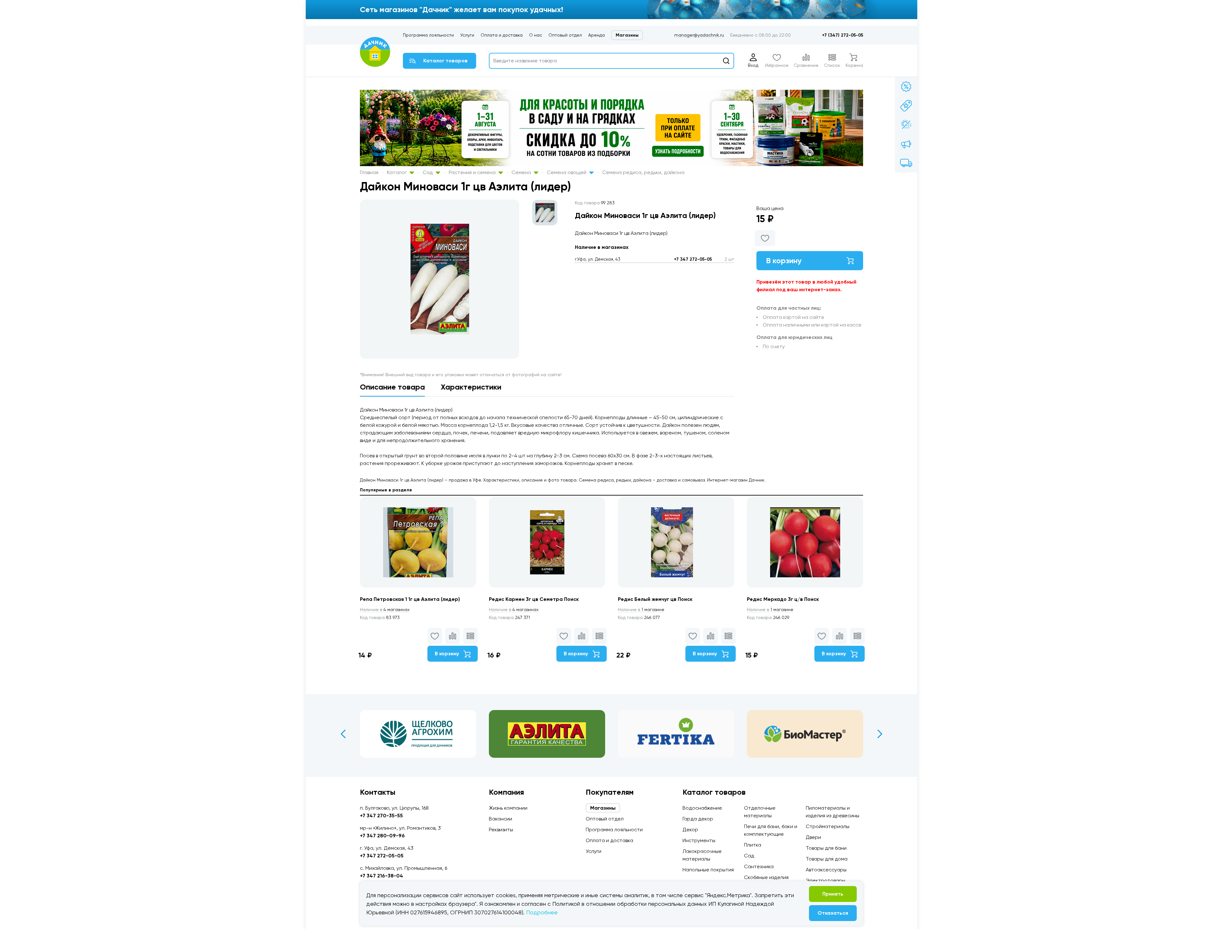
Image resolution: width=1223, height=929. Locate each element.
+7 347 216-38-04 (381, 876)
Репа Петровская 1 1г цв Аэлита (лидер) (410, 599)
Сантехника (759, 866)
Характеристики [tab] (471, 386)
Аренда (596, 35)
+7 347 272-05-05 (693, 259)
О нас (535, 35)
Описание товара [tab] (392, 386)
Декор (690, 830)
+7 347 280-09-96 (382, 836)
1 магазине (641, 609)
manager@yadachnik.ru (699, 35)
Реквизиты (501, 830)
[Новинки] (906, 105)
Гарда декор (698, 819)
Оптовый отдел (565, 35)
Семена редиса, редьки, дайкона (643, 172)
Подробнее (542, 912)
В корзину (784, 260)
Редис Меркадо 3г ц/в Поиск (783, 599)
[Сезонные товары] (906, 124)
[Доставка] (906, 162)
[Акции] (906, 86)
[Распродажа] (906, 143)
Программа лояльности (428, 35)
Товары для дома (827, 859)
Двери (813, 837)
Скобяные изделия (766, 877)
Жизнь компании (508, 808)
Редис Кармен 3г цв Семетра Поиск (534, 599)
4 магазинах (385, 609)
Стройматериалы (827, 826)
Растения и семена (473, 172)
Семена (521, 172)
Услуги (467, 35)
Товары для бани (826, 848)
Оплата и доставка (502, 35)
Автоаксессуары (826, 870)
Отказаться (833, 913)
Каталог (397, 172)
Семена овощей (567, 172)
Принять (832, 894)
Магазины (627, 35)
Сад (428, 172)
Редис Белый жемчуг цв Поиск (655, 599)
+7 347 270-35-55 (381, 816)
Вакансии (500, 819)
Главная (369, 172)
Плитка (752, 845)
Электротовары (825, 880)
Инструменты (699, 840)
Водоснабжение (702, 808)
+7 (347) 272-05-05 (842, 35)
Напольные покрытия (708, 870)
